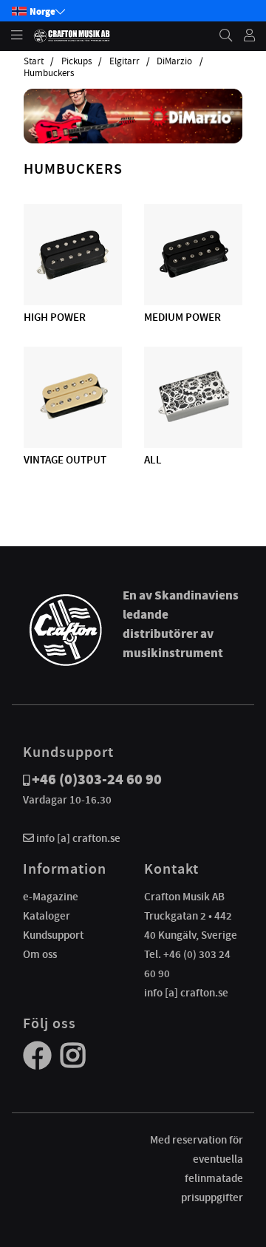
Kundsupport (53, 935)
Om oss (40, 954)
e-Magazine (50, 896)
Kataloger (46, 915)
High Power (55, 317)
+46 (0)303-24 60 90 (97, 779)
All (153, 459)
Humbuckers (49, 73)
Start (34, 61)
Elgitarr (124, 61)
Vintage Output (65, 459)
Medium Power (182, 317)
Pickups (76, 61)
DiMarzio (174, 61)
